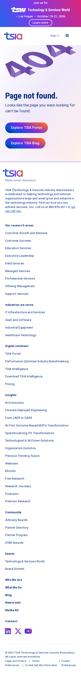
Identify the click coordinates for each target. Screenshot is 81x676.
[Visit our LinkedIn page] (8, 631)
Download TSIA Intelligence (24, 376)
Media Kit (12, 610)
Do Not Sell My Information (41, 665)
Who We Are (13, 579)
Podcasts (12, 494)
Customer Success (18, 240)
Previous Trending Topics (22, 455)
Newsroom (13, 602)
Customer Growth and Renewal (26, 233)
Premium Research (18, 501)
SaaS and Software (18, 320)
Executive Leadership (19, 255)
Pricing (10, 384)
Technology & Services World (25, 561)
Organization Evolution (20, 448)
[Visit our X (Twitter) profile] (18, 631)
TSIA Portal (13, 353)
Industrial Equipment (19, 327)
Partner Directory (16, 527)
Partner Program (16, 535)
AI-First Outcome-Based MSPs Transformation (37, 425)
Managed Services (17, 271)
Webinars (11, 463)
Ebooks (10, 471)
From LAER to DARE (18, 417)
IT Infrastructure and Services (25, 312)
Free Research (14, 478)
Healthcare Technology (20, 335)
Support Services (17, 293)
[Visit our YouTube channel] (28, 631)
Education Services (18, 248)
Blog (8, 595)
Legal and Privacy (15, 661)
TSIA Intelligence (16, 369)
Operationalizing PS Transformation (29, 433)
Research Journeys (18, 486)
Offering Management (20, 286)
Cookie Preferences (68, 663)
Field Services (14, 263)
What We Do (13, 587)
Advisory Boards (16, 520)
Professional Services (20, 278)
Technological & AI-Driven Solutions (29, 440)
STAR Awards (14, 542)
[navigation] (13, 36)
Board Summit (15, 568)
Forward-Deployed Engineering (26, 410)
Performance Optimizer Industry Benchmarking (37, 361)
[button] (67, 35)
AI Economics (14, 402)
